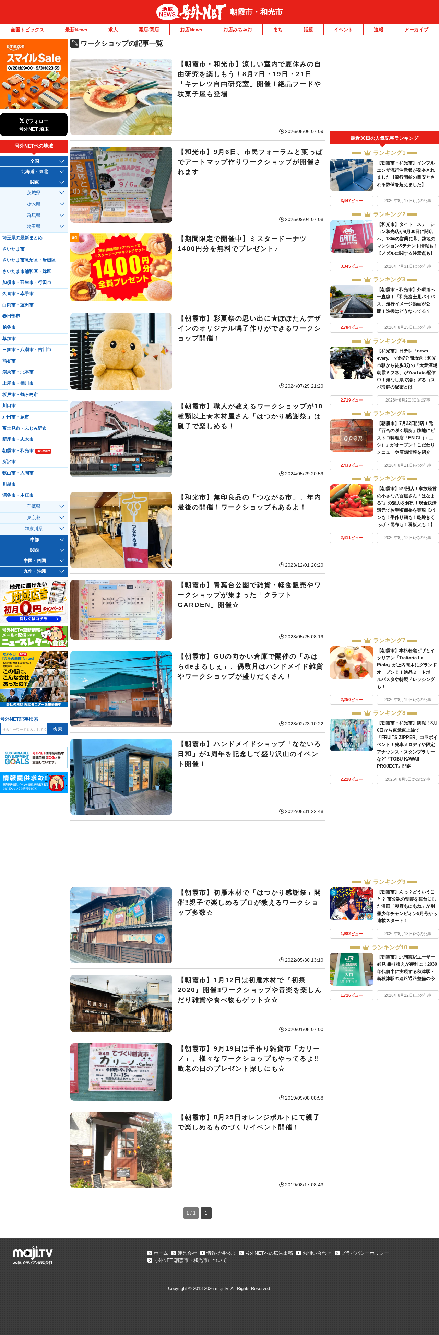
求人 (113, 29)
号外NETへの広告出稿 (269, 1253)
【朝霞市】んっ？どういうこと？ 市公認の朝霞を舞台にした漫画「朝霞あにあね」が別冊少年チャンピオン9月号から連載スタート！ (407, 906)
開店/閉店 (149, 29)
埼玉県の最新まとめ (22, 237)
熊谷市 (9, 361)
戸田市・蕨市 (15, 417)
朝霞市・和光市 (256, 12)
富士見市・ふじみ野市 (24, 428)
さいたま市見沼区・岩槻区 (29, 260)
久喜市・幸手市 (18, 293)
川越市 (9, 484)
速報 (378, 29)
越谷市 (9, 327)
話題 (308, 29)
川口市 (9, 405)
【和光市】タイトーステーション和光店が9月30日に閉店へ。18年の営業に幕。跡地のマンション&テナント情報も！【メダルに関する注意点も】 (407, 239)
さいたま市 (13, 249)
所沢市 (9, 461)
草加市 (9, 338)
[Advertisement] (197, 851)
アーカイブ (416, 29)
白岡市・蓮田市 (18, 305)
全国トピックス (27, 29)
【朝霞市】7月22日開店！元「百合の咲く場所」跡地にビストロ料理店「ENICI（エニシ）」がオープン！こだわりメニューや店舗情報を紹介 (406, 438)
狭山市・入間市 (18, 473)
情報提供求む (220, 1253)
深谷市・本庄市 (18, 495)
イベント (343, 29)
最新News (76, 29)
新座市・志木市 (18, 439)
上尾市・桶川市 (18, 383)
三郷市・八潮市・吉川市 (26, 349)
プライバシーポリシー (365, 1253)
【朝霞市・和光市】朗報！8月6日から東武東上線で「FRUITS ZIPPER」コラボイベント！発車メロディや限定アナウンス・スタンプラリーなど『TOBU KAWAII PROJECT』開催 (407, 744)
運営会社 (187, 1253)
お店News (191, 29)
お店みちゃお (237, 29)
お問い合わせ (316, 1253)
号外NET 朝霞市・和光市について (190, 1260)
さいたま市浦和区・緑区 (26, 271)
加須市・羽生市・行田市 (26, 282)
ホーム (161, 1253)
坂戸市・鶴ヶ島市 (20, 394)
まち (278, 29)
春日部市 (11, 316)
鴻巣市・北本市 (18, 372)
